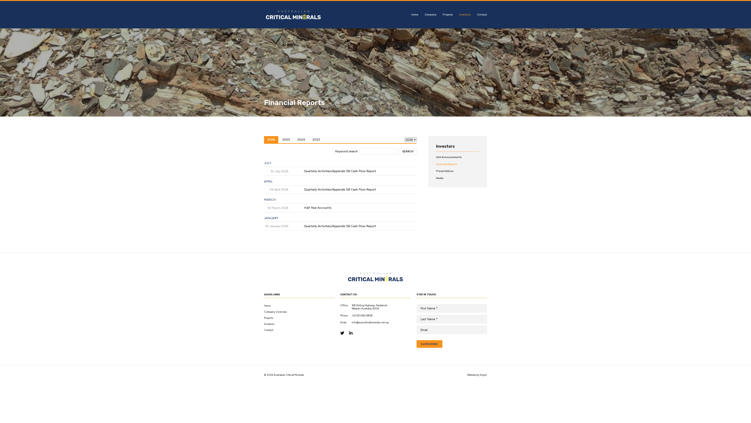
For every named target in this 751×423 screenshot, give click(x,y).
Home (414, 14)
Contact (482, 14)
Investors (465, 14)
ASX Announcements (449, 157)
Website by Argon (477, 374)
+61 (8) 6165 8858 (362, 315)
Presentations (445, 171)
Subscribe (429, 344)
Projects (448, 14)
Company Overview (275, 311)
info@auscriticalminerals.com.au (370, 322)
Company (430, 14)
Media (439, 178)
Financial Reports (446, 164)
